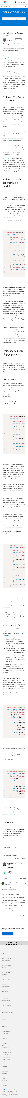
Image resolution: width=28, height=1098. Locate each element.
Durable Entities (7, 72)
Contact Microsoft (10, 1091)
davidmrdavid (10, 39)
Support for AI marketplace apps (7, 1052)
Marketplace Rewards (6, 1059)
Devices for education (6, 1000)
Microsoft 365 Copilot (6, 1036)
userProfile (11, 867)
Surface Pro (4, 951)
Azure (3, 1045)
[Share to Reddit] (14, 944)
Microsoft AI (4, 1021)
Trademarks (18, 1092)
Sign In (24, 2)
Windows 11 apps (5, 967)
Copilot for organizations (6, 958)
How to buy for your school (6, 1007)
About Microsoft (5, 1071)
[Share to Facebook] (9, 944)
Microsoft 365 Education (6, 1005)
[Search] (16, 2)
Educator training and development (8, 1010)
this (11, 140)
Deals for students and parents (7, 1012)
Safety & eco (4, 1094)
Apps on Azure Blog (6, 6)
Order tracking (4, 984)
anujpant (7, 882)
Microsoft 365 (4, 1028)
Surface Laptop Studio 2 (6, 955)
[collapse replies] (14, 881)
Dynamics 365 (4, 1026)
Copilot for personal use (6, 960)
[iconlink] (4, 873)
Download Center (5, 977)
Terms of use (11, 1092)
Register (20, 2)
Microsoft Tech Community (6, 1054)
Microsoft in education (6, 998)
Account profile (4, 974)
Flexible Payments (5, 991)
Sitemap (3, 1091)
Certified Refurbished (5, 986)
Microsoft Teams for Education (7, 1002)
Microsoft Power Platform (6, 1031)
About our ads (16, 1094)
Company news (4, 1073)
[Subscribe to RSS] (19, 944)
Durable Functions (7, 158)
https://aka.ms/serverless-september (13, 58)
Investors (3, 1078)
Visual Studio (4, 1061)
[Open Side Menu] (2, 2)
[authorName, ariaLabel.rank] (4, 40)
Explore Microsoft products (6, 965)
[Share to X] (11, 944)
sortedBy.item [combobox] (21, 878)
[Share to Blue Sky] (16, 944)
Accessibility (4, 1083)
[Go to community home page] (5, 2)
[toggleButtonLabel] (26, 6)
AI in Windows (4, 963)
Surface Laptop (4, 953)
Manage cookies (5, 1092)
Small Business (4, 1038)
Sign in (8, 933)
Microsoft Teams (5, 1033)
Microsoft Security (5, 1024)
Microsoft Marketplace (6, 1057)
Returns (3, 981)
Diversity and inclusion (6, 1080)
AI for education (5, 1014)
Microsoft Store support (6, 979)
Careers (3, 1068)
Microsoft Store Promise (6, 988)
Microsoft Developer (5, 1047)
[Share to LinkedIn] (6, 944)
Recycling (10, 1094)
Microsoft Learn (4, 1050)
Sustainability (4, 1085)
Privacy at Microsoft (5, 1075)
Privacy (16, 1091)
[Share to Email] (21, 944)
